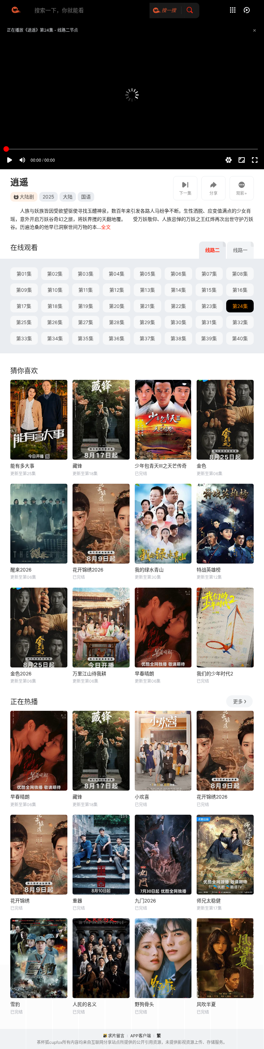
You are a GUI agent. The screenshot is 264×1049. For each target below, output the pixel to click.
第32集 (240, 322)
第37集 (147, 338)
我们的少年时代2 (215, 673)
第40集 (240, 338)
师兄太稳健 (209, 900)
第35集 (86, 338)
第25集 (24, 322)
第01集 (24, 274)
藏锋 (77, 466)
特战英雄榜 (209, 569)
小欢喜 (142, 797)
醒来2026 (21, 569)
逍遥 (19, 182)
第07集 (209, 274)
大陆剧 (27, 197)
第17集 (23, 306)
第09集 (24, 290)
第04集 (116, 274)
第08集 (240, 274)
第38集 (178, 338)
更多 (238, 701)
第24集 (240, 306)
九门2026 (145, 900)
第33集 (24, 338)
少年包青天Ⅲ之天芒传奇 (161, 466)
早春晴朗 (144, 673)
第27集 (85, 322)
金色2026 (21, 673)
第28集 (116, 322)
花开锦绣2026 (88, 569)
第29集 (147, 322)
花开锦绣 (20, 900)
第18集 (55, 306)
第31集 (209, 322)
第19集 (85, 306)
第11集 (85, 290)
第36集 (116, 338)
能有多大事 (22, 466)
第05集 (147, 274)
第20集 (116, 306)
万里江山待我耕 (89, 673)
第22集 (178, 306)
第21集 (147, 306)
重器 (77, 900)
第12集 (116, 290)
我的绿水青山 (149, 569)
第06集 (178, 274)
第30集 (178, 322)
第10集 (55, 290)
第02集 (55, 274)
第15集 (209, 290)
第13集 (147, 290)
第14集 (178, 290)
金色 (201, 466)
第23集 (209, 306)
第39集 (209, 338)
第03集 (86, 274)
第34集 (55, 338)
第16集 (240, 290)
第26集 (55, 322)
